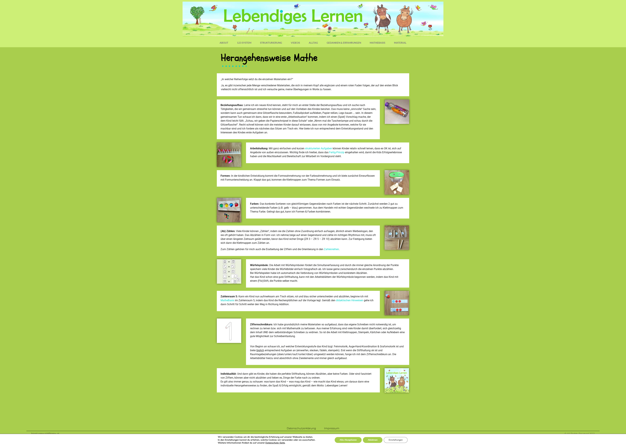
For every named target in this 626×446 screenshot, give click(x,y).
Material (400, 42)
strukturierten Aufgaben (318, 148)
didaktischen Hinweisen (349, 300)
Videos (295, 42)
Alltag (313, 42)
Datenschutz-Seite (275, 442)
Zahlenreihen (331, 249)
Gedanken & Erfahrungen (344, 42)
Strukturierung (271, 42)
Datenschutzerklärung (301, 428)
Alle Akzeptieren (348, 439)
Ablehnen (373, 439)
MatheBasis (377, 42)
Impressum (331, 428)
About (224, 42)
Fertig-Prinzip (336, 152)
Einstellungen (396, 439)
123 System (244, 42)
